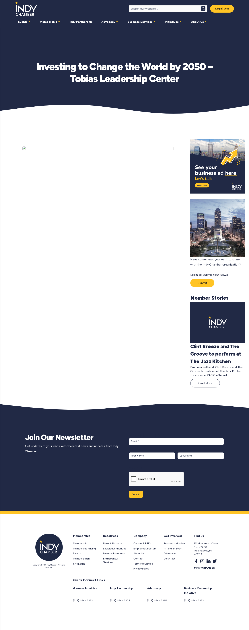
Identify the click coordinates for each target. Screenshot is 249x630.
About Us (197, 22)
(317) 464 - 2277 (120, 600)
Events (23, 22)
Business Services (140, 22)
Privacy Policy (141, 568)
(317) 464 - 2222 (83, 600)
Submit (202, 283)
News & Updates (112, 543)
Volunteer (169, 558)
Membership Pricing (84, 548)
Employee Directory (144, 548)
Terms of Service (143, 563)
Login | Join (222, 8)
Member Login (81, 558)
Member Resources (114, 553)
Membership (48, 22)
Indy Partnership (81, 22)
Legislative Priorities (114, 548)
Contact (138, 558)
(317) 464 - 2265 (157, 600)
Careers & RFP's (142, 543)
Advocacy (108, 22)
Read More (205, 383)
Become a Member (174, 543)
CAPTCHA (136, 468)
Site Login (79, 563)
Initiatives (172, 22)
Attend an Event (173, 548)
